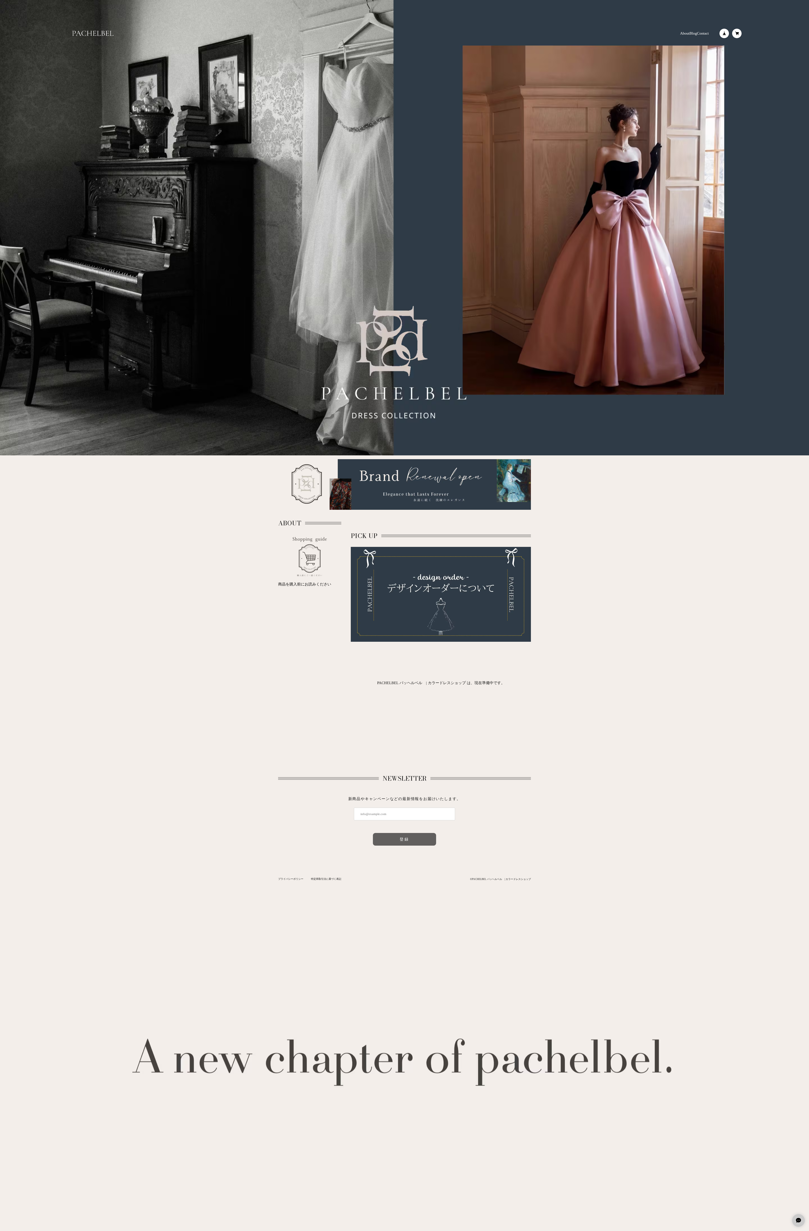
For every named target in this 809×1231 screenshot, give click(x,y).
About (685, 33)
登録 (405, 839)
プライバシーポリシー (290, 878)
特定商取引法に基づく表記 (326, 878)
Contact (703, 33)
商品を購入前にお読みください (304, 584)
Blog (693, 33)
